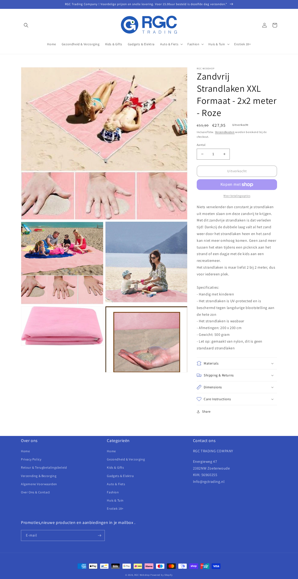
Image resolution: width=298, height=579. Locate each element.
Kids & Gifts (115, 467)
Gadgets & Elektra (120, 476)
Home (25, 451)
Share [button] (206, 411)
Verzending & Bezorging (38, 476)
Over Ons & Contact (35, 492)
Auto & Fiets (116, 484)
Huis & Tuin (115, 500)
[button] (26, 25)
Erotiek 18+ (115, 508)
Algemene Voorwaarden (39, 484)
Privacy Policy (31, 459)
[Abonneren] (99, 535)
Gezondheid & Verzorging (126, 459)
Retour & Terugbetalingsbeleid (44, 467)
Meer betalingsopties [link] (237, 195)
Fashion (113, 492)
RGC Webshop (142, 574)
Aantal (201, 145)
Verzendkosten (225, 132)
